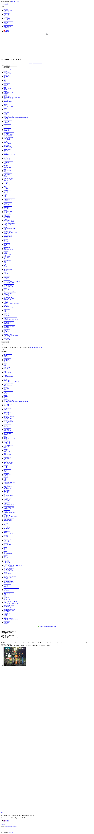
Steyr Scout (6, 155)
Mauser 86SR (7, 215)
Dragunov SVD (7, 255)
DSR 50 (5, 95)
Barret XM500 (7, 129)
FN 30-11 (6, 166)
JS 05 (5, 80)
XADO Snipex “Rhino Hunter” (11, 335)
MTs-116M (6, 257)
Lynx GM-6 (6, 104)
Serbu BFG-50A (7, 140)
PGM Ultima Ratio (8, 199)
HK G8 (5, 210)
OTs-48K (6, 258)
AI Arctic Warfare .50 (9, 99)
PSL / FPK (6, 252)
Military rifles (7, 11)
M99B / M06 (7, 83)
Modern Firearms (15, 1)
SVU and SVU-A (8, 269)
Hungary (6, 102)
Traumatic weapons (8, 25)
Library (5, 23)
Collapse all (6, 67)
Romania (6, 251)
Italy (5, 105)
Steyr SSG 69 (7, 159)
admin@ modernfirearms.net (35, 63)
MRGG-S (6, 318)
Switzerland (6, 122)
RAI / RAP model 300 (9, 321)
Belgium (5, 165)
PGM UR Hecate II (8, 92)
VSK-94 (5, 270)
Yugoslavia (6, 145)
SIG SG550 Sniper (8, 285)
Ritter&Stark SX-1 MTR (9, 154)
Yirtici (5, 163)
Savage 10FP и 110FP (9, 326)
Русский (6, 4)
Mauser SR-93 (7, 218)
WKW (5, 109)
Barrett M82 (6, 130)
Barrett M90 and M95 (9, 132)
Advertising (6, 27)
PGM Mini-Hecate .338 (9, 198)
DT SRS (6, 301)
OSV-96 (5, 113)
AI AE (5, 227)
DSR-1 (5, 203)
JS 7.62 (5, 177)
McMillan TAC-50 (8, 136)
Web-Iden (10, 832)
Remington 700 (7, 322)
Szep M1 (6, 239)
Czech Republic (7, 88)
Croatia (5, 85)
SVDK (5, 266)
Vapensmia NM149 (8, 249)
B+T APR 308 (7, 278)
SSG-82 (5, 219)
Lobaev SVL (7, 256)
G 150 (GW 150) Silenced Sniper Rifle (13, 281)
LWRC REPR (7, 309)
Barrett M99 (6, 133)
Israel (5, 240)
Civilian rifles (7, 15)
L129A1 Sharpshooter (9, 233)
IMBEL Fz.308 (7, 170)
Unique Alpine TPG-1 (9, 220)
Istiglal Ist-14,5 (7, 76)
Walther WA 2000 (8, 224)
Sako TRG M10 (7, 190)
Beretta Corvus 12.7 (8, 106)
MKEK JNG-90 (7, 289)
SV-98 (5, 262)
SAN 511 (6, 125)
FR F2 (5, 196)
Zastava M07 (7, 276)
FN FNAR (6, 302)
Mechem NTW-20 (8, 120)
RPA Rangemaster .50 (9, 101)
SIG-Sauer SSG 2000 (9, 282)
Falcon (5, 89)
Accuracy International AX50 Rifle (12, 97)
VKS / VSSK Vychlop (9, 116)
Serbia (5, 274)
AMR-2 (5, 79)
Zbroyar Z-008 (7, 336)
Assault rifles (7, 13)
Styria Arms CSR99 (8, 161)
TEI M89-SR (7, 244)
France (5, 91)
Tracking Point (7, 329)
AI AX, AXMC (7, 231)
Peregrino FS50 (7, 143)
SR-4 (5, 261)
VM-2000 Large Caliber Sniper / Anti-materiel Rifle (16, 117)
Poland (5, 108)
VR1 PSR (6, 330)
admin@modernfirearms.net (10, 826)
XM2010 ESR (7, 331)
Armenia (6, 150)
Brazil (5, 169)
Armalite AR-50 (7, 128)
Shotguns (6, 17)
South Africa (6, 118)
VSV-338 (6, 273)
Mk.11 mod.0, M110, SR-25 (10, 317)
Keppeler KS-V (7, 214)
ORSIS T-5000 (7, 260)
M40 (5, 314)
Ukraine (5, 333)
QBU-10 (6, 84)
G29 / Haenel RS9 (8, 206)
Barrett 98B (6, 294)
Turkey (5, 288)
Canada (5, 171)
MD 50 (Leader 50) (8, 137)
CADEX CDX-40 (8, 173)
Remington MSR (7, 323)
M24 (5, 311)
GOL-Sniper (6, 207)
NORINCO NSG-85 (8, 178)
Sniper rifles (6, 14)
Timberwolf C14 (7, 174)
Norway (5, 248)
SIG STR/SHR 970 (8, 286)
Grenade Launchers (8, 21)
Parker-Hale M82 (8, 235)
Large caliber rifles (8, 69)
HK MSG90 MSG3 (8, 211)
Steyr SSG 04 (7, 157)
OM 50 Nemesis (7, 124)
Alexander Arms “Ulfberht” (10, 292)
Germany (6, 93)
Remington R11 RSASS (9, 325)
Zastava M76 (7, 339)
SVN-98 (5, 114)
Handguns (6, 9)
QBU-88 (6, 180)
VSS (5, 272)
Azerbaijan (6, 75)
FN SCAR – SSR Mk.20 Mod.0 (11, 303)
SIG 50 (5, 141)
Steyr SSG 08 (7, 158)
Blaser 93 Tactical (8, 202)
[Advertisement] (45, 46)
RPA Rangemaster (8, 236)
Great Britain (7, 96)
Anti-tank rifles (7, 19)
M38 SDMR (6, 313)
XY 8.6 (5, 183)
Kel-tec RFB (6, 306)
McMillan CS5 (7, 315)
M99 (5, 81)
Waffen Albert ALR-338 (9, 223)
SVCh (5, 265)
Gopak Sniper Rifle (8, 334)
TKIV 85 (6, 192)
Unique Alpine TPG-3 (9, 221)
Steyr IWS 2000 (7, 73)
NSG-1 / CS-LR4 (8, 179)
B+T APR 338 (7, 280)
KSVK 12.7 (6, 112)
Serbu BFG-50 (7, 138)
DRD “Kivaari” (7, 299)
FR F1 (5, 195)
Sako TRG (6, 188)
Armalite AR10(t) (8, 293)
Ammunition (6, 22)
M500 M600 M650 (8, 134)
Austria (5, 71)
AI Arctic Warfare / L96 (9, 228)
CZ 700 (5, 186)
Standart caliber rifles (8, 147)
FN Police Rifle (7, 167)
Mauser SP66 (7, 216)
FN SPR (5, 305)
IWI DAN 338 (7, 243)
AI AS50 (6, 100)
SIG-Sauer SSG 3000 (9, 284)
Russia (5, 110)
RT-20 (5, 87)
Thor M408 (6, 327)
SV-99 (5, 264)
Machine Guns (7, 18)
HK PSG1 (6, 212)
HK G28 (6, 208)
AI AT (5, 229)
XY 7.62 (6, 182)
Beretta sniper (7, 247)
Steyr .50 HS (7, 72)
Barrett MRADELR (8, 297)
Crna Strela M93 (7, 146)
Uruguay (6, 142)
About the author (7, 26)
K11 (5, 151)
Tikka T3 (6, 191)
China (5, 77)
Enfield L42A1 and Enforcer (10, 232)
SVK (5, 268)
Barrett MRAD (7, 296)
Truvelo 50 (6, 121)
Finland (5, 187)
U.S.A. (5, 126)
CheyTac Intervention (9, 298)
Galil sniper (6, 241)
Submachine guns (8, 10)
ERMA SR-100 (7, 204)
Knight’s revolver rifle (9, 307)
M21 (5, 310)
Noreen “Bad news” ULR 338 (11, 319)
